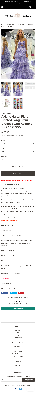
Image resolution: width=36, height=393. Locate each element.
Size (2, 148)
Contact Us (18, 332)
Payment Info (18, 349)
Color (3, 140)
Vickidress (17, 385)
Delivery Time (18, 337)
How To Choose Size (18, 354)
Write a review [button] (18, 308)
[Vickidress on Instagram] (20, 366)
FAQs (18, 335)
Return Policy (18, 346)
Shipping (11, 135)
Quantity (4, 156)
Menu (5, 7)
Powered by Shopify (26, 385)
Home (2, 24)
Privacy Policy (18, 351)
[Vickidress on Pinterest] (16, 366)
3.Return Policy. (6, 283)
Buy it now (18, 174)
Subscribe (28, 380)
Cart (33, 7)
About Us (18, 330)
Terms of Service (18, 356)
